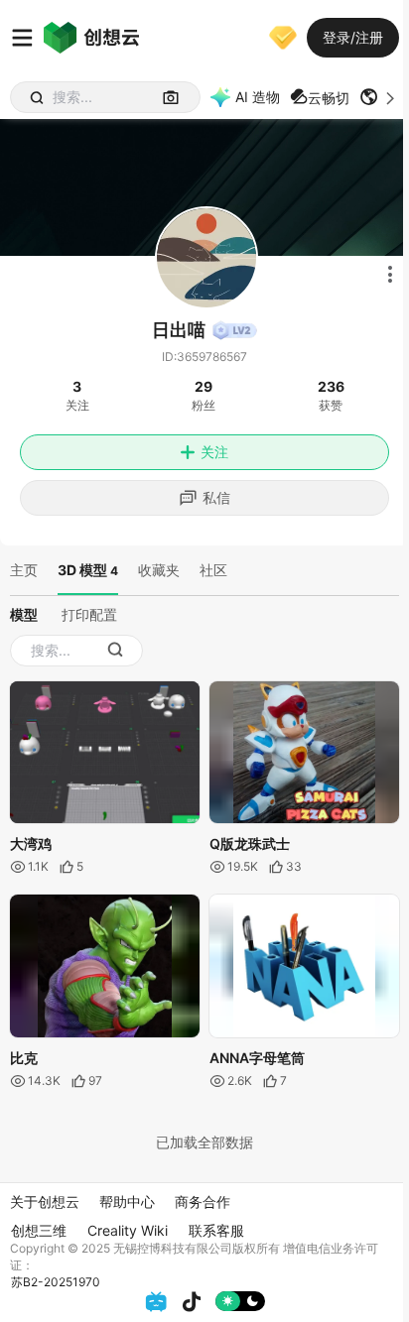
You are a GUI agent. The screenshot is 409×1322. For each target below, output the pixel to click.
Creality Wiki (127, 1230)
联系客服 (216, 1230)
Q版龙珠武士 (249, 843)
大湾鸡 (31, 843)
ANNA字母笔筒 (257, 1057)
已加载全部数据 (204, 1142)
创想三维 (39, 1230)
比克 (24, 1057)
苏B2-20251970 (55, 1281)
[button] (379, 97)
